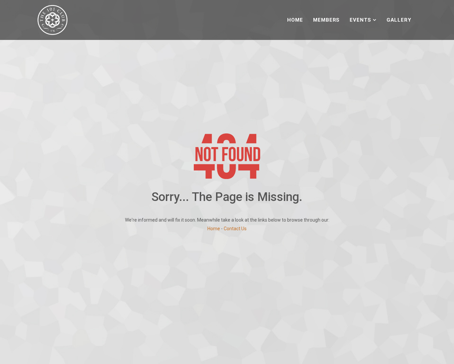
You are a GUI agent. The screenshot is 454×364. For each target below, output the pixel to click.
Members (326, 20)
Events (360, 20)
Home (295, 20)
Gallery (399, 20)
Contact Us (235, 228)
